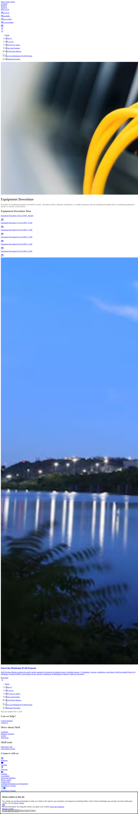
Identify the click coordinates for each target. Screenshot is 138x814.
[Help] (69, 26)
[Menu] (69, 31)
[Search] (69, 28)
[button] (69, 10)
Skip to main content (8, 2)
